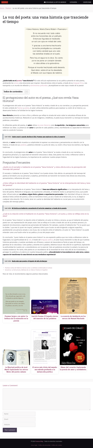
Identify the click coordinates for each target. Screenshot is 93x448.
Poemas (8, 8)
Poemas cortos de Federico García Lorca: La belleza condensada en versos (28, 268)
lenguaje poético (47, 240)
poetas (26, 108)
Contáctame (87, 2)
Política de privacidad (44, 445)
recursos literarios (43, 125)
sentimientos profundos (39, 86)
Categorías (73, 2)
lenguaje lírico (78, 83)
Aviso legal (34, 445)
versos (16, 83)
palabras (23, 145)
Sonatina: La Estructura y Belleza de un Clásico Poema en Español (26, 270)
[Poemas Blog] (4, 2)
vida (30, 240)
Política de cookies (57, 445)
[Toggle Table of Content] (25, 91)
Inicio (2, 8)
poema (19, 81)
